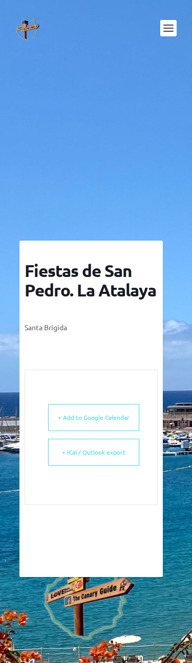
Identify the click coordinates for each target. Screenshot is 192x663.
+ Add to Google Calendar (94, 417)
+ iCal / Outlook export (93, 452)
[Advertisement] (96, 148)
